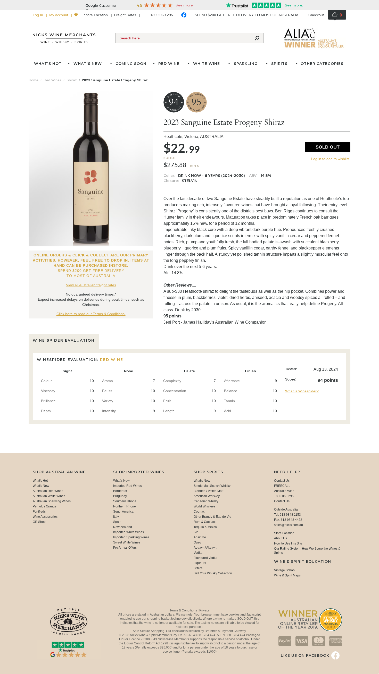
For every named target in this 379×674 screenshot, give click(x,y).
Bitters (198, 568)
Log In (38, 15)
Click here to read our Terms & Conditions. (91, 314)
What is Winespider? (302, 391)
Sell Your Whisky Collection (213, 573)
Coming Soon (131, 63)
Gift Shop (39, 522)
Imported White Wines (128, 532)
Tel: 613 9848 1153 (287, 514)
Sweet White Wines (126, 542)
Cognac (199, 511)
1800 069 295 (161, 15)
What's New (41, 486)
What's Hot (48, 63)
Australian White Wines (49, 496)
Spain (117, 522)
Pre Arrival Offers (125, 547)
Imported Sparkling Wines (131, 537)
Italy (116, 517)
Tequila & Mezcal (206, 527)
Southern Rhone (124, 501)
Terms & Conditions (184, 610)
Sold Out (328, 147)
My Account (59, 15)
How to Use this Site (288, 543)
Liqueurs (200, 563)
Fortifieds (39, 511)
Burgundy (120, 496)
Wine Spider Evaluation (64, 340)
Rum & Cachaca (205, 522)
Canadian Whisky (206, 501)
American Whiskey (207, 496)
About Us (280, 538)
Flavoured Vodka (205, 558)
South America (123, 511)
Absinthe (200, 537)
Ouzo (197, 542)
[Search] (257, 38)
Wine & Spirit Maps (287, 575)
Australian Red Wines (48, 491)
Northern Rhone (124, 506)
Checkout (316, 15)
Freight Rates (125, 15)
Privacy (204, 610)
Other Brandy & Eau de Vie (212, 517)
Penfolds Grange (44, 506)
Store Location (96, 15)
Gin (196, 532)
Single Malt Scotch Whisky (212, 486)
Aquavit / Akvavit (205, 547)
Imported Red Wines (127, 486)
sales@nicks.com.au (288, 525)
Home (33, 80)
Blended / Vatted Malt (208, 491)
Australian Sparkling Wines (52, 501)
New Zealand (122, 527)
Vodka (198, 553)
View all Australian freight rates (91, 285)
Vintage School (284, 570)
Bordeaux (120, 491)
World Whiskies (204, 506)
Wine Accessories (45, 517)
